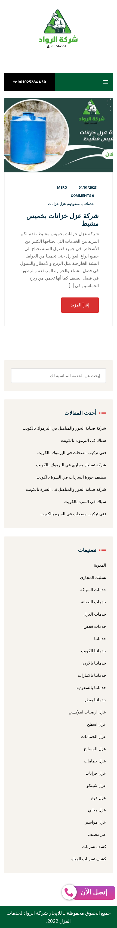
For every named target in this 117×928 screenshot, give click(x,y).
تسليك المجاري (93, 577)
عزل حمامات (95, 761)
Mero (62, 187)
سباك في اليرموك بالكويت (83, 440)
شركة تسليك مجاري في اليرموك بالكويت (71, 465)
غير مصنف (97, 834)
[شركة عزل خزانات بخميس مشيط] (58, 135)
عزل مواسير (95, 822)
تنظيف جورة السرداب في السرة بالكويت (71, 477)
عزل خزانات (57, 204)
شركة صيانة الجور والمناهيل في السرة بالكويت (66, 489)
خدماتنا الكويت (93, 650)
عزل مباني (97, 810)
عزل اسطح (96, 724)
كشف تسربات (94, 846)
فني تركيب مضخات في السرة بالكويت (73, 513)
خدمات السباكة (93, 589)
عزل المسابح (95, 748)
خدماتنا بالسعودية (81, 204)
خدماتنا (100, 638)
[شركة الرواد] (58, 28)
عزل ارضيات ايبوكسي (87, 712)
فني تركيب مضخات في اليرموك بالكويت (71, 452)
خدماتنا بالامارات (92, 675)
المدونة (100, 565)
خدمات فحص (95, 626)
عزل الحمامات (93, 736)
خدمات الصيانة (93, 602)
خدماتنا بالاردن (93, 663)
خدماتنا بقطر (95, 699)
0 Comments (82, 196)
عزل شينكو (96, 785)
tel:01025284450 (29, 81)
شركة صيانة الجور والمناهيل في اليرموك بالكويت (64, 428)
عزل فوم (98, 797)
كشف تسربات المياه (88, 858)
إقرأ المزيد (80, 305)
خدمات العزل (95, 614)
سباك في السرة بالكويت (85, 501)
